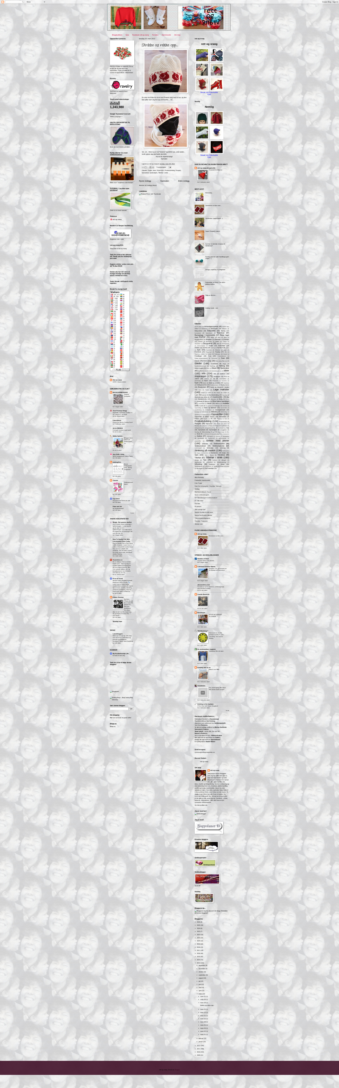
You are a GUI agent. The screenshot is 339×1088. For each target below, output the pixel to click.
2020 (198, 941)
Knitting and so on (204, 667)
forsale (225, 354)
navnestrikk (223, 407)
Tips (204, 460)
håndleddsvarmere (216, 371)
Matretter (213, 399)
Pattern (197, 418)
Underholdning (221, 462)
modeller (226, 403)
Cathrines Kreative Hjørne (206, 566)
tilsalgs (197, 460)
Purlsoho (204, 725)
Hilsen (214, 368)
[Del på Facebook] (150, 167)
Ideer (154, 170)
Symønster (214, 453)
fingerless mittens (200, 354)
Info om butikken (219, 374)
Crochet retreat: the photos (205, 560)
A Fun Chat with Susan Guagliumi (207, 706)
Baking (223, 331)
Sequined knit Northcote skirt (121, 500)
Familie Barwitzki (203, 594)
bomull (200, 341)
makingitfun (117, 462)
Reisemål (218, 425)
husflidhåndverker (203, 371)
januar (201, 1041)
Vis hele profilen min (201, 805)
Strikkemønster (218, 446)
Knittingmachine (202, 385)
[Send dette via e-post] (143, 167)
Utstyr (223, 464)
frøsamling (214, 358)
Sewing (197, 432)
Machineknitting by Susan (203, 492)
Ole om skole (117, 380)
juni (200, 984)
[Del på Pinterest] (153, 167)
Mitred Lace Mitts (214, 669)
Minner (209, 403)
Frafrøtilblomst (222, 356)
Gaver (197, 361)
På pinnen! (198, 506)
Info (204, 373)
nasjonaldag (198, 407)
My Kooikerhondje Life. (121, 653)
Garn (223, 358)
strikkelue (205, 444)
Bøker (217, 341)
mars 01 (203, 1034)
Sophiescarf (211, 438)
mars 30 (203, 999)
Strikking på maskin (205, 450)
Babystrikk (211, 331)
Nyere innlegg (145, 181)
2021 (198, 938)
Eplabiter (209, 350)
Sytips (224, 453)
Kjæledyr (226, 383)
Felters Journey (118, 597)
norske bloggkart (202, 913)
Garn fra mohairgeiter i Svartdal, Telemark (208, 486)
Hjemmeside (166, 35)
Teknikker (221, 455)
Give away (207, 361)
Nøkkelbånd (205, 412)
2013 (198, 963)
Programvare (223, 421)
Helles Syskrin (117, 436)
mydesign (217, 405)
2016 (198, 953)
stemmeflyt (198, 441)
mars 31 (203, 996)
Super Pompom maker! (212, 231)
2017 (198, 950)
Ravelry (197, 425)
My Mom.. (127, 599)
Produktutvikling (170, 170)
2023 (198, 931)
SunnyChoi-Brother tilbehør (203, 515)
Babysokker (198, 331)
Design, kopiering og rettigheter (215, 269)
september (202, 975)
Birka (225, 337)
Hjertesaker (224, 368)
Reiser (225, 425)
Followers (217, 354)
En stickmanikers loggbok (206, 649)
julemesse (198, 380)
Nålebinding (224, 412)
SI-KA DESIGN (118, 428)
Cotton (225, 341)
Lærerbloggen (118, 634)
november (202, 968)
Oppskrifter (217, 414)
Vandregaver (198, 466)
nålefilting (197, 414)
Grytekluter (214, 363)
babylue (224, 328)
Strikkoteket (225, 451)
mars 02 (203, 1031)
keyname (224, 380)
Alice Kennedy (199, 477)
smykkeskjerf (216, 434)
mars (200, 994)
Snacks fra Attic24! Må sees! (204, 512)
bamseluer (198, 333)
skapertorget (221, 432)
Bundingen (201, 612)
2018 (198, 947)
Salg (227, 428)
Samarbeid (145, 173)
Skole (198, 434)
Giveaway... (209, 193)
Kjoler (204, 383)
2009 (198, 1055)
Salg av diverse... (211, 295)
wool (227, 466)
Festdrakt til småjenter (215, 170)
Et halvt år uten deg (119, 655)
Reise (211, 425)
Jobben (206, 378)
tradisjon (215, 460)
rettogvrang (198, 428)
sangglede (223, 430)
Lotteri (225, 392)
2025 (198, 925)
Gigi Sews (116, 498)
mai (200, 987)
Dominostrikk (225, 343)
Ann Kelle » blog (118, 454)
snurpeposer (225, 434)
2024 (198, 928)
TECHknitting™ (202, 631)
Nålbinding (214, 412)
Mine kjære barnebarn (220, 401)
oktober (201, 972)
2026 (198, 922)
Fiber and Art (117, 506)
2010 (198, 1052)
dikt (218, 343)
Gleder (198, 363)
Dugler (150, 170)
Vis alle (132, 513)
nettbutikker (208, 410)
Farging (217, 352)
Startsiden (164, 181)
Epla (127, 35)
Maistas (224, 395)
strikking (222, 448)
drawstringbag (201, 345)
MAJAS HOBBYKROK (120, 392)
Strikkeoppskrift (220, 723)
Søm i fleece (209, 455)
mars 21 (203, 1015)
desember (202, 965)
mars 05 (203, 1025)
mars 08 (203, 1022)
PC (212, 418)
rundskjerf (221, 428)
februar (201, 1038)
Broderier (209, 341)
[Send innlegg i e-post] (169, 167)
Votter (222, 466)
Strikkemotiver (200, 446)
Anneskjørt (214, 328)
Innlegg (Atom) (152, 185)
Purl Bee (197, 503)
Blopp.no (112, 726)
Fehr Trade (198, 483)
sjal (214, 432)
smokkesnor (206, 434)
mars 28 (203, 1002)
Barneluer (220, 333)
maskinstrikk (218, 397)
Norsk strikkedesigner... (202, 495)
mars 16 (203, 1019)
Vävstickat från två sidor (216, 651)
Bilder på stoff (215, 337)
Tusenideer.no (117, 560)
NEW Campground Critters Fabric (123, 456)
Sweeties (205, 453)
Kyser (207, 390)
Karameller (215, 380)
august (201, 978)
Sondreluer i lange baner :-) (214, 218)
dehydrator (197, 343)
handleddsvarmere (200, 366)
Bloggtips (209, 339)
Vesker (216, 466)
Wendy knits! (199, 524)
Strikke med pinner (217, 440)
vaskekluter (208, 466)
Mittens (217, 403)
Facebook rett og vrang (140, 35)
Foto (209, 356)
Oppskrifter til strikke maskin (205, 416)
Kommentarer (214, 385)
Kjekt (197, 383)
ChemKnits (201, 686)
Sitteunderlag (206, 432)
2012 (198, 1045)
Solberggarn (210, 436)
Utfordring (198, 464)
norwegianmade (220, 410)
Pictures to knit (222, 418)
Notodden (224, 911)
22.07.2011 (198, 326)
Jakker (197, 378)
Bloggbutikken (117, 35)
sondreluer (201, 438)
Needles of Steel (203, 559)
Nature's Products (201, 733)
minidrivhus (201, 403)
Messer (207, 401)
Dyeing (205, 347)
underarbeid (209, 462)
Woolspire (200, 468)
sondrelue (226, 436)
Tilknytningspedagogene (202, 518)
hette (207, 368)
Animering (205, 328)
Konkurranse (225, 385)
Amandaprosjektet (211, 327)
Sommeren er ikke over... (213, 205)
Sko (228, 432)
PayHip (206, 418)
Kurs (200, 390)
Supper (199, 453)
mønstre (225, 405)
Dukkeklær (221, 345)
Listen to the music (214, 392)
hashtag (212, 366)
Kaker (206, 380)
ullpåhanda (198, 462)
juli (200, 981)
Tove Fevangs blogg (120, 411)
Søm (196, 455)
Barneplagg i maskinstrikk (205, 335)
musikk (201, 405)
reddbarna (204, 425)
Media (221, 399)
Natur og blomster (210, 407)
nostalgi (197, 412)
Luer (196, 395)
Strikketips (210, 448)
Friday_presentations (201, 358)
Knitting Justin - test (211, 308)
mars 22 (203, 1012)
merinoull (199, 401)
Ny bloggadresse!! (118, 508)
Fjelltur (210, 354)
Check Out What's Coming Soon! (123, 422)
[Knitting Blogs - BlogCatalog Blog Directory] (122, 699)
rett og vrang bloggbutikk (206, 168)
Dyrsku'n (220, 347)
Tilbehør (198, 458)
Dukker (197, 347)
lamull (203, 392)
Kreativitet (202, 387)
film (226, 352)
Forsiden (155, 35)
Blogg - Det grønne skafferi (122, 522)
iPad (225, 376)
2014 (198, 960)
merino (227, 399)
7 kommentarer (161, 167)
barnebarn (209, 333)
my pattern (209, 405)
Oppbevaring (205, 414)
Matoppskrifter (202, 399)
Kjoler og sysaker (214, 383)
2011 (198, 1049)
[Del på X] (148, 167)
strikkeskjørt (198, 448)
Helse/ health (199, 368)
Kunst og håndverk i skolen (219, 387)
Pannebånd (222, 416)
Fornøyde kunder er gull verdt (122, 430)
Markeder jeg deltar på (202, 397)
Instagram (217, 376)
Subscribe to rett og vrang (118, 248)
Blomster (218, 339)
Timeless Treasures (201, 521)
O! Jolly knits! (199, 500)
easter (227, 347)
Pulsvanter (209, 423)
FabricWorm (117, 420)
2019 (198, 944)
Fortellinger (198, 356)
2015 (198, 956)
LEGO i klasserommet (119, 382)
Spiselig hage (117, 621)
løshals (204, 395)
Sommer (218, 436)
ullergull (223, 460)
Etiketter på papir (221, 350)
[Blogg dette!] (145, 167)
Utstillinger (212, 464)
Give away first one (221, 361)
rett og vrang (201, 534)
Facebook (198, 352)
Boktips (226, 339)
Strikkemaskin (219, 444)
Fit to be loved (118, 578)
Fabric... (218, 737)
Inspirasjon (160, 170)
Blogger (177, 1070)
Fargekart (209, 352)
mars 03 (203, 1028)
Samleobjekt (153, 173)
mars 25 (203, 1009)
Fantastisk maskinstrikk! (202, 480)
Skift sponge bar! (200, 509)
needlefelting (198, 410)
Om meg (177, 35)
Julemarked (222, 378)
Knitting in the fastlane (205, 704)
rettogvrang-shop (210, 428)
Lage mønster (221, 389)
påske (225, 423)
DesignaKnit (207, 343)
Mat (228, 397)
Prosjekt (178, 170)
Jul (214, 378)
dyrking (213, 347)
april (200, 990)
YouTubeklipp (209, 468)
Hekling (222, 366)
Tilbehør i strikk (163, 173)
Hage (224, 363)
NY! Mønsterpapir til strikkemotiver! (206, 498)
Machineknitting (214, 395)
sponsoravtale (222, 438)
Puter (218, 423)
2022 (198, 934)
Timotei (115, 480)
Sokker (199, 436)
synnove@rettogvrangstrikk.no (205, 752)
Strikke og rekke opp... (160, 45)
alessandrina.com (203, 585)
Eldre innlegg (183, 181)
